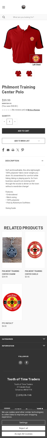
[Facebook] (3, 150)
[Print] (13, 150)
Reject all (23, 428)
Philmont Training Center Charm (10, 272)
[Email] (8, 150)
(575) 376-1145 (24, 395)
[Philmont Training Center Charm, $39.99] (12, 250)
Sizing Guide (11, 208)
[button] (32, 110)
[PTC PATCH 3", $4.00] (12, 302)
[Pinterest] (22, 150)
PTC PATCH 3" (7, 323)
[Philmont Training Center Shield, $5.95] (35, 250)
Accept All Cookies (24, 433)
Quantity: (6, 116)
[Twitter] (17, 150)
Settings (23, 422)
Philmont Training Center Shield (33, 272)
